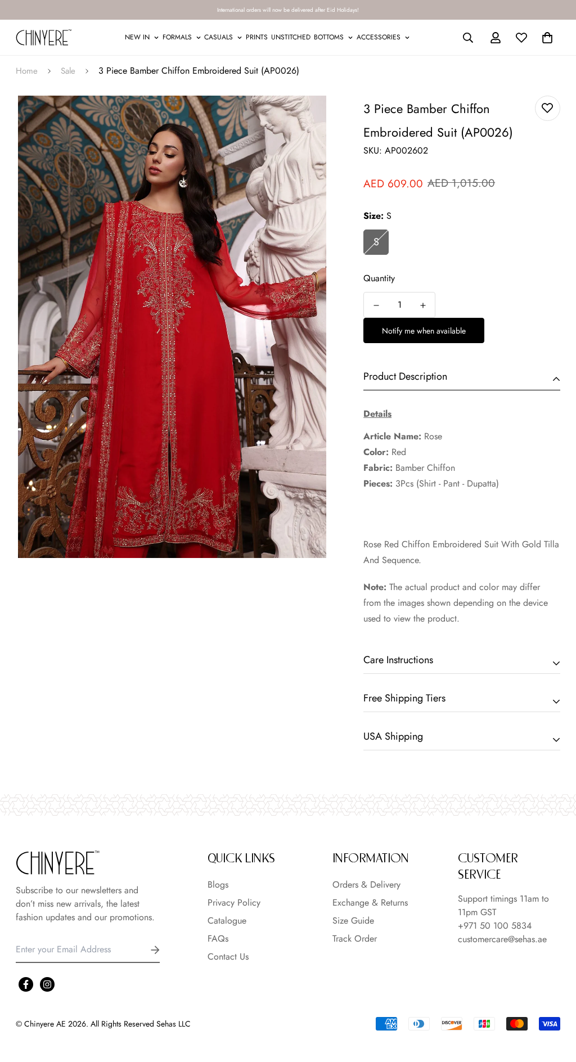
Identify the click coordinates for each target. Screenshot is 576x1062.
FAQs (218, 938)
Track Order (354, 938)
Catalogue (227, 920)
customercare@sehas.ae (502, 939)
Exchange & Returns (370, 902)
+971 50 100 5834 (495, 925)
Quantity (379, 278)
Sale (68, 71)
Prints (257, 37)
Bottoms (329, 37)
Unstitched (290, 37)
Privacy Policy (234, 902)
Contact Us (228, 956)
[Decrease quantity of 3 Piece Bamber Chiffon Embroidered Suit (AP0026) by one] (376, 305)
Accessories (378, 37)
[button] (545, 38)
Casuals (218, 37)
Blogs (218, 884)
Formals (177, 37)
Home (27, 71)
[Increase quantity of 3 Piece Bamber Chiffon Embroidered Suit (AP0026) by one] (423, 305)
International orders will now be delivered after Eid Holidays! (288, 10)
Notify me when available (424, 330)
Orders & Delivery (366, 884)
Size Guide (353, 920)
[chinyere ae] (44, 37)
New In (137, 37)
